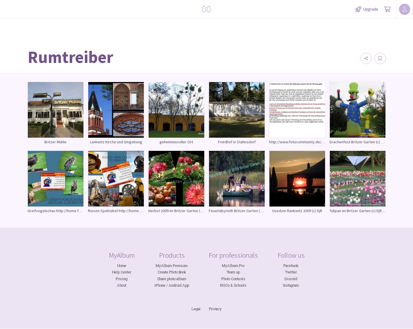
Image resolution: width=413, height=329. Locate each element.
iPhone (160, 285)
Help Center (121, 271)
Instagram (291, 285)
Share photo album (171, 278)
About (121, 285)
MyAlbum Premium (172, 265)
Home (121, 265)
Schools (240, 285)
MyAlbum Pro (233, 265)
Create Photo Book (172, 271)
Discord (291, 278)
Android (175, 285)
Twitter (291, 271)
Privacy (215, 308)
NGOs (225, 285)
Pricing (122, 278)
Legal (196, 308)
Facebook (290, 265)
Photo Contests (233, 278)
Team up (233, 271)
